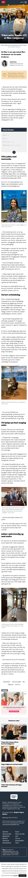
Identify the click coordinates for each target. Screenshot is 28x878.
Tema (17, 843)
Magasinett (6, 836)
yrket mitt (17, 684)
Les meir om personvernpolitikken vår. (13, 823)
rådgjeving (10, 684)
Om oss (17, 838)
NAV (24, 682)
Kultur (17, 832)
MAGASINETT (6, 682)
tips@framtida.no (7, 851)
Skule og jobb (7, 834)
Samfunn (5, 832)
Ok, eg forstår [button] (22, 875)
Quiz (16, 836)
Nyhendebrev (7, 843)
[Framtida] (3, 2)
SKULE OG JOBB (16, 682)
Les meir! (15, 875)
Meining (5, 838)
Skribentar (6, 840)
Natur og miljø (19, 834)
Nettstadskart (19, 840)
